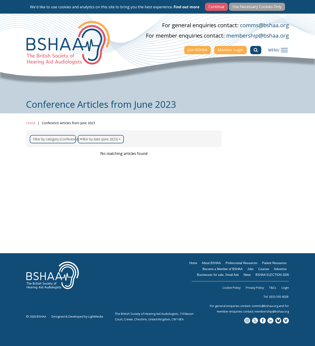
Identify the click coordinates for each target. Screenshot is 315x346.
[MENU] (284, 50)
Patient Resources (249, 188)
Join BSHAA (197, 49)
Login (285, 288)
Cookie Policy (231, 288)
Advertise (241, 229)
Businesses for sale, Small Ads (256, 241)
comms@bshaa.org (264, 25)
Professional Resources (253, 179)
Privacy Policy (255, 288)
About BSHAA (245, 170)
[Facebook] (263, 321)
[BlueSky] (278, 321)
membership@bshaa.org (257, 35)
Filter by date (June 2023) (99, 139)
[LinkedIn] (270, 321)
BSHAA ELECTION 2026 (253, 262)
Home (31, 123)
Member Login (230, 49)
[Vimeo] (286, 321)
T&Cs (272, 288)
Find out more (186, 6)
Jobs (236, 211)
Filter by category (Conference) (54, 139)
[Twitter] (255, 321)
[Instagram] (247, 321)
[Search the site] (255, 50)
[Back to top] (301, 332)
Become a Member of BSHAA (252, 199)
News (237, 253)
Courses (239, 220)
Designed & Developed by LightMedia (77, 316)
